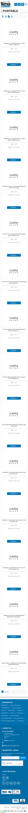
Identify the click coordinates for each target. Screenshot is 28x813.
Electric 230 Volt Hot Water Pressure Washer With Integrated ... (14, 282)
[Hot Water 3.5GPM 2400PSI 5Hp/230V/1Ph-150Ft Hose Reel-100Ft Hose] (14, 493)
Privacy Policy (20, 713)
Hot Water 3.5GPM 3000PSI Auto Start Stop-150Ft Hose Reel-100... (14, 568)
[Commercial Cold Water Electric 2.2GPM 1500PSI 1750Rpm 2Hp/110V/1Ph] (14, 112)
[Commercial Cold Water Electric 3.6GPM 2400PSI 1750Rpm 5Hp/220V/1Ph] (14, 159)
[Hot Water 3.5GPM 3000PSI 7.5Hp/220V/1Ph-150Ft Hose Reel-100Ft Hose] (14, 541)
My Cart (12, 713)
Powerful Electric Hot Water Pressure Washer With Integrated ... (14, 616)
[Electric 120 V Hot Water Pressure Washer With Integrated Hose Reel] (14, 255)
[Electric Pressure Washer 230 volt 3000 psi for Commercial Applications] (14, 398)
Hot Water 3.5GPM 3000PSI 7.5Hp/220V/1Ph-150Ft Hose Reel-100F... (14, 520)
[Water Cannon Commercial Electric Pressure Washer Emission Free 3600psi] (14, 684)
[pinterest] (7, 783)
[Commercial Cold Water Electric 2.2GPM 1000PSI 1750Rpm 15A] (14, 64)
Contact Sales (20, 720)
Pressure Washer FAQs (6, 718)
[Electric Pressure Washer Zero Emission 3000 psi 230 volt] (14, 445)
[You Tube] (11, 783)
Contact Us (6, 807)
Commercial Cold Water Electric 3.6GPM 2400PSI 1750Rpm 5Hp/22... (14, 139)
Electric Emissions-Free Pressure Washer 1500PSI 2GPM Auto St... (14, 330)
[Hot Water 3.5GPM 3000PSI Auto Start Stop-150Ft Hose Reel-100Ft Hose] (14, 588)
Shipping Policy (4, 705)
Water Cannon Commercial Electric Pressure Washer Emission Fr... (14, 663)
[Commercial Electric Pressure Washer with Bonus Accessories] (14, 207)
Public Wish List (4, 713)
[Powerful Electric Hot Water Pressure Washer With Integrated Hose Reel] (14, 636)
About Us (24, 808)
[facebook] (3, 777)
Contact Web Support (19, 718)
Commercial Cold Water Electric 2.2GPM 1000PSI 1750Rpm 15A (14, 44)
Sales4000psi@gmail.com (13, 745)
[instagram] (14, 783)
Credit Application (5, 707)
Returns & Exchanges (15, 705)
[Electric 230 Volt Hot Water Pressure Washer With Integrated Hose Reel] (14, 302)
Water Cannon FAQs (16, 707)
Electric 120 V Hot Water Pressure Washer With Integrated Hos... (14, 234)
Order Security (4, 715)
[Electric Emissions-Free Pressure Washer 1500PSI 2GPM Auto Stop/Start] (14, 350)
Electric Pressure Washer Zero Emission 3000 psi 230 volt (14, 425)
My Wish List (20, 710)
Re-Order (3, 710)
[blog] (7, 777)
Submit (23, 758)
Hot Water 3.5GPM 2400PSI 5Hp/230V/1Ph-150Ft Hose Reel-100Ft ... (14, 473)
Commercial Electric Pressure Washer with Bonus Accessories (14, 187)
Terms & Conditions (14, 715)
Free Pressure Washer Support (8, 720)
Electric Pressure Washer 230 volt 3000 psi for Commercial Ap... (14, 377)
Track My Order (11, 710)
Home (17, 808)
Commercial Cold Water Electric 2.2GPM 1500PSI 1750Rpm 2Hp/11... (14, 91)
